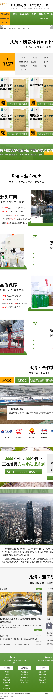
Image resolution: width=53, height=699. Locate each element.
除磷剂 (46, 62)
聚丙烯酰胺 (23, 66)
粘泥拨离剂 (24, 677)
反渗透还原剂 (42, 677)
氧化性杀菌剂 (24, 683)
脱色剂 (24, 29)
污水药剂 (7, 668)
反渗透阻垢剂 (42, 683)
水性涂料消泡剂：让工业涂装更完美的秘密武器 (14, 644)
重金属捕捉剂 (24, 14)
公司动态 (3, 589)
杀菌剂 (9, 29)
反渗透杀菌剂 (42, 672)
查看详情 (38, 630)
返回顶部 (49, 628)
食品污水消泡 (4, 636)
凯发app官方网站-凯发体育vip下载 (5, 18)
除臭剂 (34, 14)
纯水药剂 (42, 668)
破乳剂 (19, 29)
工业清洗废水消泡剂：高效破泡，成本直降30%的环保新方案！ (19, 639)
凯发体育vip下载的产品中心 (44, 16)
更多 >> (39, 589)
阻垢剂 (29, 29)
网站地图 (2, 698)
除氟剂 (15, 14)
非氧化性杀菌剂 (24, 680)
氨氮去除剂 (34, 62)
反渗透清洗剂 (42, 680)
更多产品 (23, 70)
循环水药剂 (24, 668)
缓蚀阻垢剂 (24, 672)
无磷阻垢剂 (24, 674)
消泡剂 (35, 66)
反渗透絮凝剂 (42, 674)
